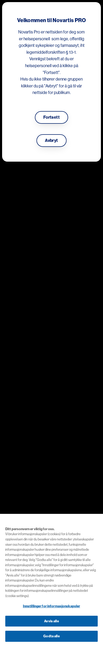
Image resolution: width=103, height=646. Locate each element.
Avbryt (51, 140)
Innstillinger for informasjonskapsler (51, 606)
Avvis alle (51, 621)
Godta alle (51, 636)
